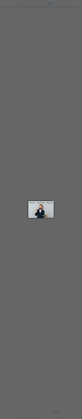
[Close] (53, 201)
